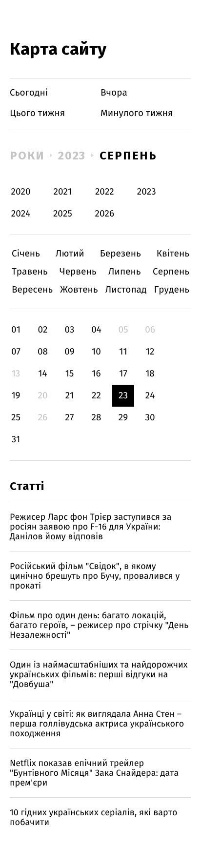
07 (15, 351)
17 (123, 373)
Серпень (128, 155)
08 (43, 351)
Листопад (126, 289)
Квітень (173, 253)
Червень (78, 271)
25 (15, 417)
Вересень (32, 289)
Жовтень (79, 289)
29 (123, 417)
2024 (21, 213)
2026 (105, 213)
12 (150, 351)
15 (69, 373)
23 (123, 395)
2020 (21, 191)
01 (15, 329)
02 (42, 329)
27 (69, 417)
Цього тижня (37, 113)
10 (96, 351)
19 (15, 395)
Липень (124, 271)
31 (16, 439)
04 (96, 329)
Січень (26, 253)
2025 (62, 213)
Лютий (70, 253)
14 (42, 373)
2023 (72, 155)
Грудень (171, 289)
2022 (104, 191)
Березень (120, 253)
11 (123, 351)
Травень (30, 271)
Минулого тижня (136, 113)
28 (96, 417)
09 (69, 351)
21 (69, 395)
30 (150, 417)
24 (150, 395)
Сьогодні (29, 92)
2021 (63, 191)
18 (150, 373)
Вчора (113, 92)
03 (69, 329)
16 (96, 373)
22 (96, 395)
